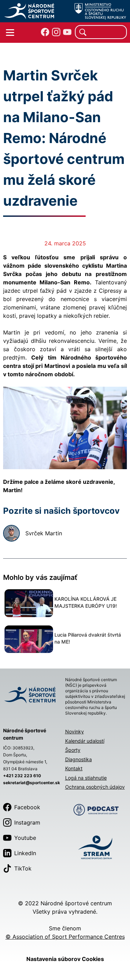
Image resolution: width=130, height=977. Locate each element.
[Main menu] (10, 33)
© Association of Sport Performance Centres (65, 936)
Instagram (27, 822)
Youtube (25, 837)
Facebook (27, 807)
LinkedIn (25, 853)
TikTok (23, 868)
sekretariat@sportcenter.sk (31, 782)
